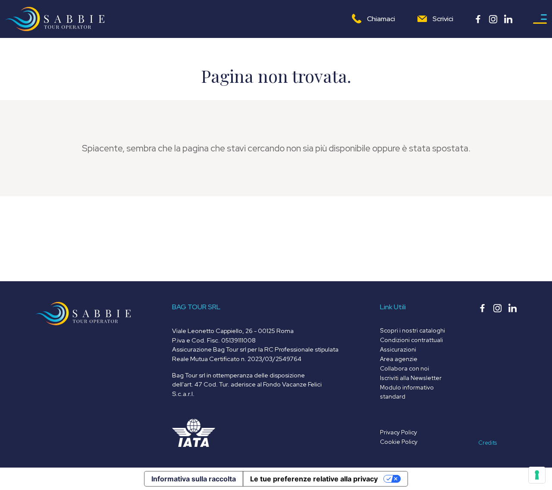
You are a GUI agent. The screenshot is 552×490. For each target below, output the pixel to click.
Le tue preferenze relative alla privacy (314, 478)
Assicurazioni (398, 349)
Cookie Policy (398, 442)
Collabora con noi (404, 368)
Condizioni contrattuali (411, 340)
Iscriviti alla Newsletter (411, 378)
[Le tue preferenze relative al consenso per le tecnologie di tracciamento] (537, 475)
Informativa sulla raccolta (193, 478)
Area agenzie (398, 359)
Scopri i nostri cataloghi (412, 330)
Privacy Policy (398, 432)
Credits (487, 442)
